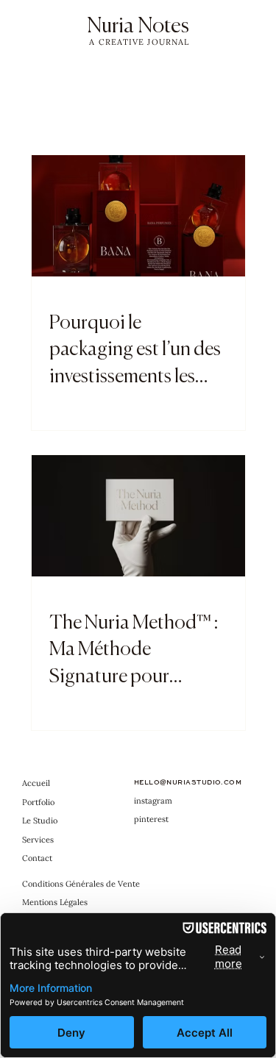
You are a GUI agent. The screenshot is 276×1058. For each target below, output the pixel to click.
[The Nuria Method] (138, 515)
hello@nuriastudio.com (187, 782)
